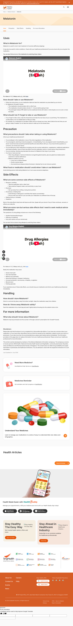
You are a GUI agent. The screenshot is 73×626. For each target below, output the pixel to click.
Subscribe (43, 540)
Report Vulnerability (56, 603)
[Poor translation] (5, 613)
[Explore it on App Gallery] (40, 511)
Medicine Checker (11, 11)
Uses (4, 28)
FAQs (17, 581)
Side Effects (20, 28)
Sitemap (45, 603)
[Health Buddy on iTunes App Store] (10, 511)
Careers (18, 578)
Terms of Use (46, 601)
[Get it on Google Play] (25, 511)
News (7, 589)
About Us (8, 578)
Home (4, 11)
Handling (28, 28)
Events (7, 585)
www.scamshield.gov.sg (33, 3)
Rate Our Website (60, 601)
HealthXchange (44, 581)
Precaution (11, 28)
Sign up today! (11, 537)
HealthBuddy (35, 366)
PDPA (53, 601)
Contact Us (9, 581)
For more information (39, 28)
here (27, 266)
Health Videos (44, 584)
